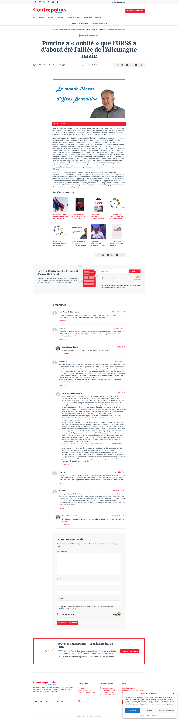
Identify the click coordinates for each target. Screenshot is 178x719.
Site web (60, 599)
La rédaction (88, 17)
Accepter (132, 711)
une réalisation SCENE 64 (93, 716)
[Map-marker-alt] (57, 2)
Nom (59, 579)
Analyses (41, 17)
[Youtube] (53, 2)
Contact (98, 17)
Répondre (62, 320)
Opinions (50, 17)
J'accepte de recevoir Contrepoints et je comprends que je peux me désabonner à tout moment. (120, 286)
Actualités (60, 17)
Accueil (55, 29)
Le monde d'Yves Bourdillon (69, 29)
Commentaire (62, 551)
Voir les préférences (166, 711)
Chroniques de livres (73, 17)
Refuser (149, 711)
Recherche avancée (118, 2)
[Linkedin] (48, 2)
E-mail (59, 589)
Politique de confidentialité (149, 715)
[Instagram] (40, 2)
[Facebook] (35, 2)
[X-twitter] (44, 2)
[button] (174, 693)
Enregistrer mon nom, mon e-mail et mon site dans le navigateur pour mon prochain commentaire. (87, 607)
